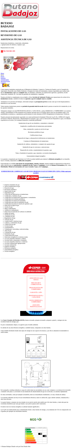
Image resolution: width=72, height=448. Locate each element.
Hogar (2, 76)
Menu (2, 73)
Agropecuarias (5, 79)
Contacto (3, 83)
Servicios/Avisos (5, 81)
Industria (3, 78)
